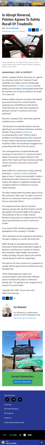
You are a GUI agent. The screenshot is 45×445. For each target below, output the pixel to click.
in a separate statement (20, 173)
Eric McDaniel (13, 28)
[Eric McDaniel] (7, 310)
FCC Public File (9, 413)
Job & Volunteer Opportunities (14, 422)
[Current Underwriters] (22, 351)
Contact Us (7, 418)
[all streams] (42, 442)
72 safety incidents (25, 86)
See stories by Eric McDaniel (25, 318)
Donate (38, 3)
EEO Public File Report (11, 409)
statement (27, 132)
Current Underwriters (22, 376)
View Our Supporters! (22, 382)
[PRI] (20, 435)
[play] (3, 442)
